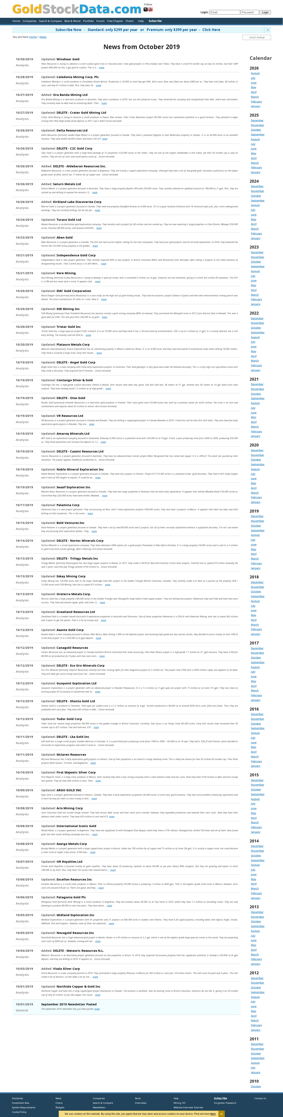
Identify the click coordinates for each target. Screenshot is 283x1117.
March (255, 97)
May (253, 87)
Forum (100, 21)
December (257, 120)
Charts (130, 21)
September (258, 134)
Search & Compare (50, 21)
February (256, 101)
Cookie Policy (19, 1111)
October (256, 129)
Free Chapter (115, 21)
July (253, 78)
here (213, 1113)
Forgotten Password (225, 1102)
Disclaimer (17, 1098)
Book (137, 1098)
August (255, 73)
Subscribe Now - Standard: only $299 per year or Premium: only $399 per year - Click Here (138, 29)
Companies (29, 21)
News (43, 37)
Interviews (139, 1102)
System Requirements (23, 1107)
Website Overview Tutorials (188, 1107)
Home (16, 21)
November (257, 125)
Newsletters (99, 1107)
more (101, 67)
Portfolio (88, 21)
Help (141, 21)
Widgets (58, 1107)
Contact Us (260, 1098)
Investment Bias (20, 1102)
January (255, 106)
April (253, 92)
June (253, 82)
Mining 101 (180, 1102)
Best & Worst (72, 21)
